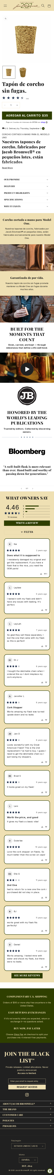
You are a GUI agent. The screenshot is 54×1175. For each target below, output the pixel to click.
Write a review (27, 523)
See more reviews (27, 975)
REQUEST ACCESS (27, 1087)
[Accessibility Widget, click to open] (50, 1171)
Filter (28, 532)
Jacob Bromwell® (22, 1170)
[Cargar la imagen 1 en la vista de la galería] (9, 72)
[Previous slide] (21, 488)
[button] (5, 5)
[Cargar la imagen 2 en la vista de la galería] (23, 72)
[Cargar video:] (27, 368)
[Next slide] (32, 488)
